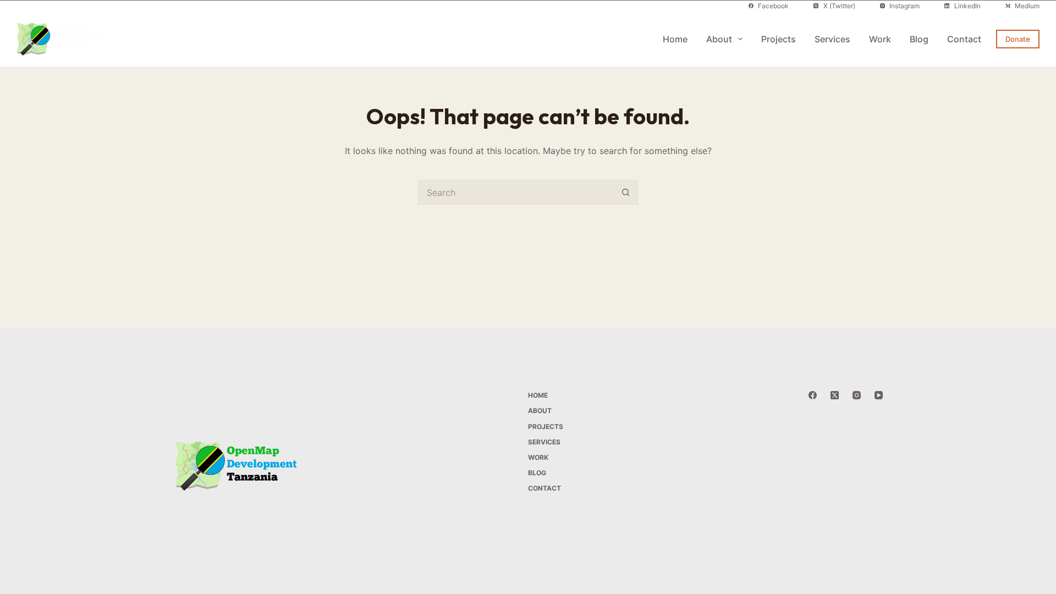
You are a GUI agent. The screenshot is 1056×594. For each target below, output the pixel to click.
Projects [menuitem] (778, 39)
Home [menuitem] (675, 39)
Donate (1017, 39)
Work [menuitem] (880, 39)
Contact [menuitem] (964, 39)
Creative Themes (371, 575)
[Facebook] (813, 395)
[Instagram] (857, 395)
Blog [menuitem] (919, 39)
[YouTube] (879, 395)
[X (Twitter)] (835, 395)
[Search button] (625, 192)
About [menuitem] (719, 39)
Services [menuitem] (832, 39)
